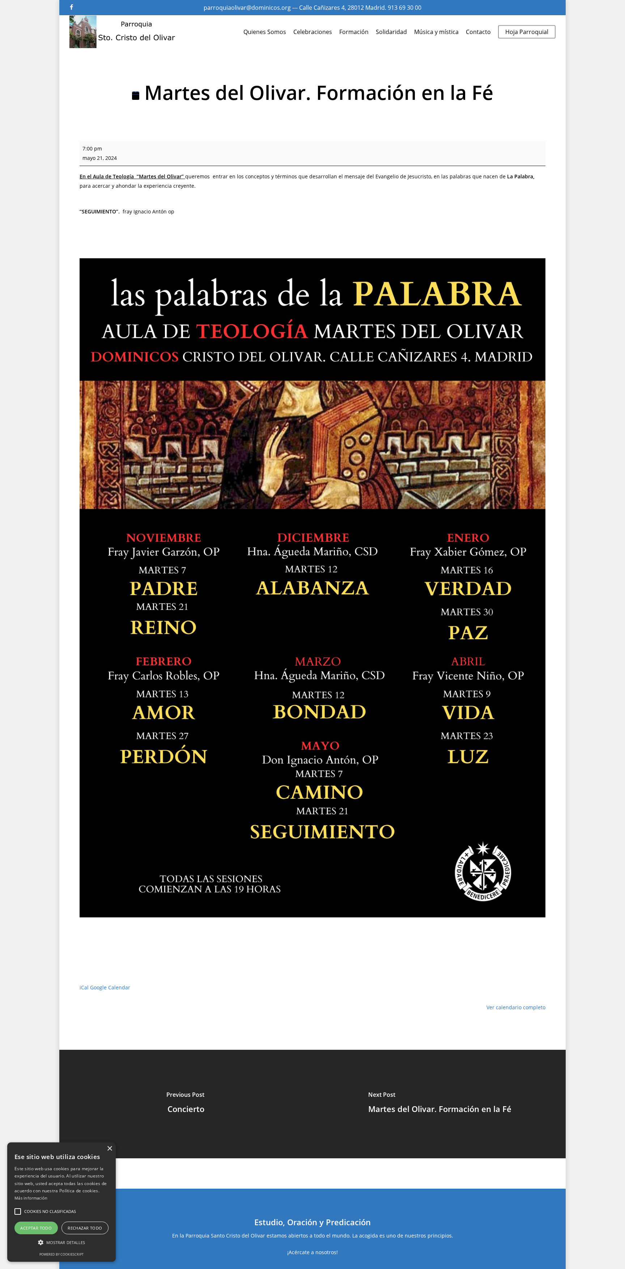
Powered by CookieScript (61, 1254)
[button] (17, 1211)
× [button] (109, 1148)
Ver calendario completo (515, 1007)
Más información (31, 1198)
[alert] (61, 1202)
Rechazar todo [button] (85, 1228)
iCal (84, 987)
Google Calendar (110, 987)
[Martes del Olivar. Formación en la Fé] (439, 1104)
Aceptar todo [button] (36, 1228)
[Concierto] (185, 1104)
